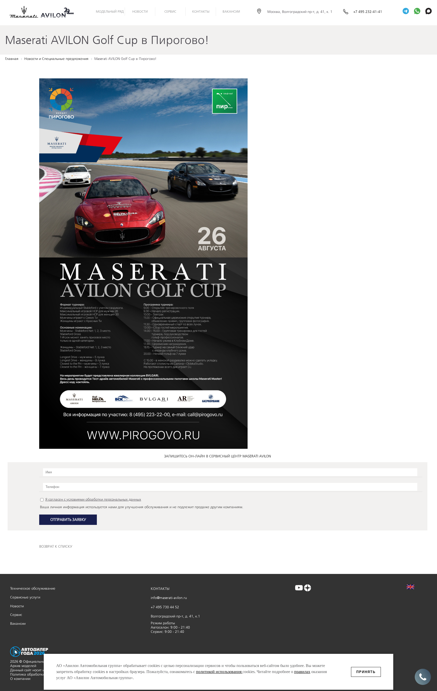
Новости (17, 606)
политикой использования (219, 672)
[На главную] (46, 11)
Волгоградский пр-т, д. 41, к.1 (175, 616)
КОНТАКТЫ (160, 589)
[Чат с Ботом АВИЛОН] (405, 11)
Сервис (170, 11)
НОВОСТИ (140, 11)
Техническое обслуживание (32, 588)
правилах (302, 672)
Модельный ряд (110, 11)
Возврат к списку (55, 546)
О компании (20, 679)
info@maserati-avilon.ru (169, 598)
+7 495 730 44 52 (165, 607)
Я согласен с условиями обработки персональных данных (93, 499)
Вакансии (231, 11)
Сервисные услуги (25, 597)
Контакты (200, 11)
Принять (366, 672)
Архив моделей (23, 666)
